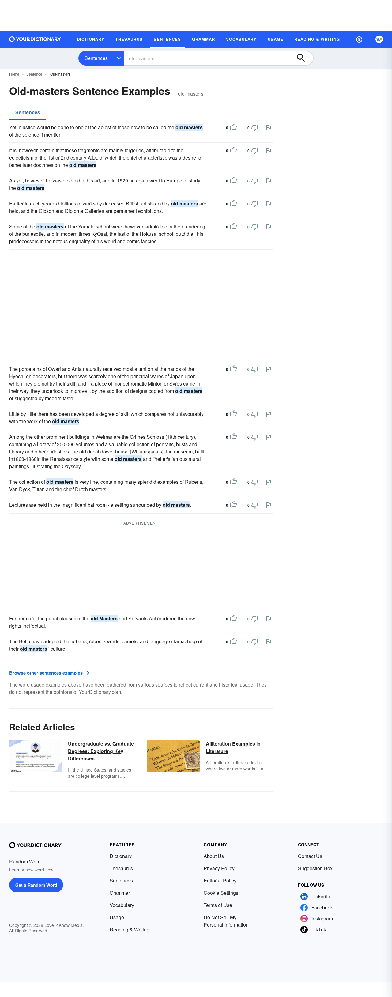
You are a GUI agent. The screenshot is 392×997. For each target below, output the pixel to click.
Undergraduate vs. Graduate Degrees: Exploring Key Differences (101, 751)
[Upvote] (233, 128)
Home (14, 74)
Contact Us (310, 856)
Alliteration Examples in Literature (233, 747)
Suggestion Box (315, 868)
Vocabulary (122, 905)
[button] (359, 39)
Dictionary (121, 856)
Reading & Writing (129, 929)
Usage (117, 917)
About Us (214, 856)
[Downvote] (254, 128)
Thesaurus (121, 868)
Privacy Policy (219, 868)
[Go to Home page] (35, 39)
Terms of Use (218, 905)
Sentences (96, 58)
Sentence (34, 74)
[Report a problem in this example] (268, 127)
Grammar (120, 892)
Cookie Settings (221, 892)
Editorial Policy (220, 880)
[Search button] (304, 58)
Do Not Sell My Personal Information (226, 921)
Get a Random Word (36, 885)
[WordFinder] (379, 39)
